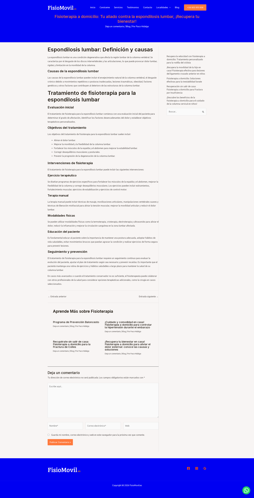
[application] (169, 7)
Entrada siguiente (148, 296)
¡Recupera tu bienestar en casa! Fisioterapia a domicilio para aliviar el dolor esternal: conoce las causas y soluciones (128, 345)
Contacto (147, 7)
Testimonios (133, 7)
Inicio (92, 7)
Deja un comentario (114, 26)
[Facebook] (188, 468)
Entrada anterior (57, 296)
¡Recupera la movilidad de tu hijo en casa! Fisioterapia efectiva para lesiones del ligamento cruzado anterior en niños (186, 70)
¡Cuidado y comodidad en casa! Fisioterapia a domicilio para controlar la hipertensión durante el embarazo (128, 325)
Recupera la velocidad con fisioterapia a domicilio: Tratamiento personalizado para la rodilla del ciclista (186, 59)
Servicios (118, 7)
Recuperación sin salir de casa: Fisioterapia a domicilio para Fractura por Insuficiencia (185, 89)
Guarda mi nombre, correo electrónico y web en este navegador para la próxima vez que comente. (98, 435)
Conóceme (105, 7)
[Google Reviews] (204, 468)
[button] (195, 7)
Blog (177, 7)
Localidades (162, 7)
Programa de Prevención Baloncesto (76, 322)
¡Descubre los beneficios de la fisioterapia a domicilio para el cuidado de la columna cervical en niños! (185, 100)
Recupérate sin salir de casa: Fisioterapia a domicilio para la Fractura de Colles (71, 344)
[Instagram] (196, 468)
